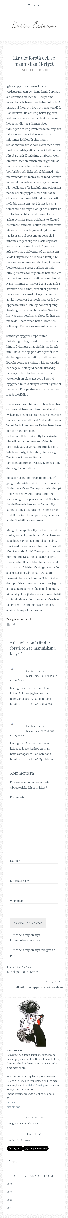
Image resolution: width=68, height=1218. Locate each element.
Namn (15, 860)
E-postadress (19, 880)
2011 (9, 1208)
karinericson (35, 671)
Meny (36, 5)
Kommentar (18, 797)
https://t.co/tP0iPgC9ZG (38, 704)
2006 (9, 1184)
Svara (21, 680)
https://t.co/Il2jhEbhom (38, 759)
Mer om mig (13, 1107)
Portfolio (11, 1102)
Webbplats (16, 900)
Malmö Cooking (36, 1085)
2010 (9, 1200)
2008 (9, 1192)
